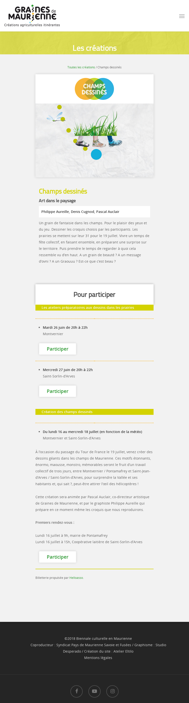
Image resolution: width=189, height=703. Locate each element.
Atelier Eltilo (123, 651)
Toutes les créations (81, 67)
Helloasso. (76, 578)
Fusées (125, 645)
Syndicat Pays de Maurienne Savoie (85, 645)
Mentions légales (98, 657)
